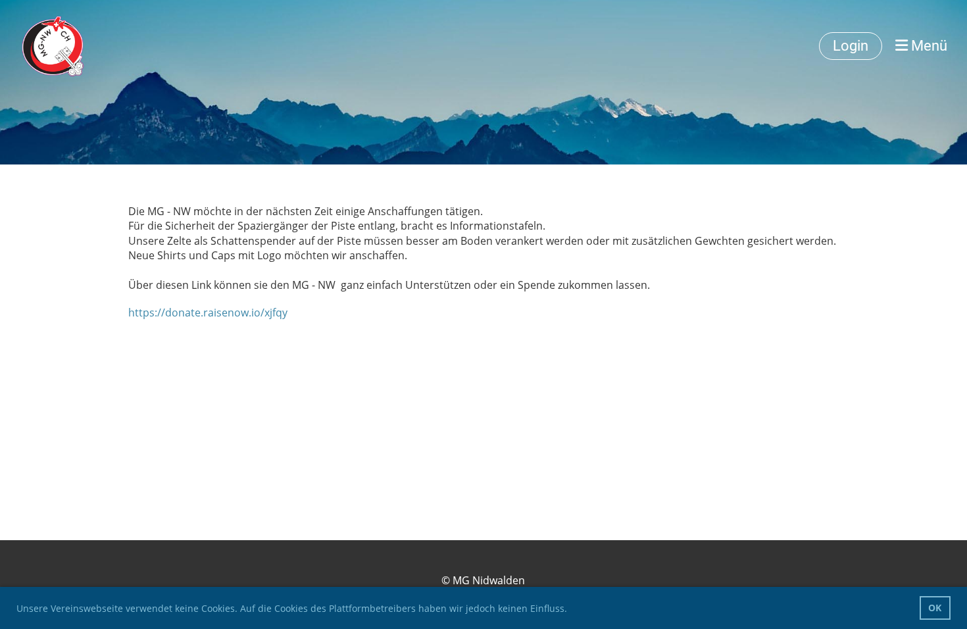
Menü (927, 46)
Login (850, 46)
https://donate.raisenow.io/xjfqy (207, 312)
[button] (572, 610)
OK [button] (934, 607)
